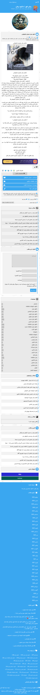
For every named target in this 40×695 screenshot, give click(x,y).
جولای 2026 (35, 497)
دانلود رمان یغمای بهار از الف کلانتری (29, 240)
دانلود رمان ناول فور (32, 669)
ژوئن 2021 (35, 556)
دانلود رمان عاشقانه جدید (33, 194)
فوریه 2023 (35, 525)
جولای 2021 (35, 552)
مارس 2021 (35, 566)
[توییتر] (5, 170)
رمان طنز (35, 355)
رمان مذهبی (34, 363)
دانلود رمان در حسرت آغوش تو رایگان (29, 213)
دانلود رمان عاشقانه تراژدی (8, 193)
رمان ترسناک (34, 347)
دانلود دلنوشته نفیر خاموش (31, 391)
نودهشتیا (20, 478)
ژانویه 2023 (35, 528)
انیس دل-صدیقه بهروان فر (31, 411)
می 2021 (35, 559)
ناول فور (35, 661)
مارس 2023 (35, 521)
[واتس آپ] (14, 170)
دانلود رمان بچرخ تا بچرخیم (31, 397)
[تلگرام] (11, 170)
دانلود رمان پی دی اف (20, 669)
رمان (23, 76)
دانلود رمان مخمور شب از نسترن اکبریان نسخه (26, 220)
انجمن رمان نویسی (33, 663)
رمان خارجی (34, 352)
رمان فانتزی (34, 360)
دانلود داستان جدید (11, 666)
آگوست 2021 (34, 549)
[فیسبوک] (3, 170)
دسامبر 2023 (34, 514)
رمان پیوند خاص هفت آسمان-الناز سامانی (27, 387)
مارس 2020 (35, 600)
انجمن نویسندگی (24, 672)
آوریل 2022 (35, 538)
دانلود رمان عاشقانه (14, 38)
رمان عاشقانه (28, 40)
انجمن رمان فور (28, 193)
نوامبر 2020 (35, 580)
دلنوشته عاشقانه (33, 334)
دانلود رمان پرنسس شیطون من (30, 216)
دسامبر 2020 (34, 576)
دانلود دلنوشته (22, 666)
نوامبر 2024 (35, 511)
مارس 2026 (35, 501)
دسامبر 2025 (34, 504)
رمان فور (36, 196)
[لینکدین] (8, 170)
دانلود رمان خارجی (33, 322)
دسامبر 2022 (34, 532)
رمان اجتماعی (34, 337)
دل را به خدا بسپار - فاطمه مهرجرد (29, 380)
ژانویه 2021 (35, 573)
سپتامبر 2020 (34, 587)
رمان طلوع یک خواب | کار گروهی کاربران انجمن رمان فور (20, 155)
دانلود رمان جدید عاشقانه (13, 675)
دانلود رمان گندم (20, 154)
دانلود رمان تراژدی (28, 38)
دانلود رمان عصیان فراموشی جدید (10, 194)
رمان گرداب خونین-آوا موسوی (31, 401)
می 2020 (35, 593)
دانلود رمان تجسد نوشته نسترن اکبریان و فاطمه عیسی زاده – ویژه (21, 223)
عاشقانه (28, 661)
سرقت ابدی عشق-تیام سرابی (31, 384)
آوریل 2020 (35, 597)
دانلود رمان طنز (9, 669)
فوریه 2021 (35, 569)
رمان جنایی (34, 350)
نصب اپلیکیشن (8, 161)
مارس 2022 (35, 542)
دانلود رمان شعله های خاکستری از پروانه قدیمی (26, 244)
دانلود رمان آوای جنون (20, 152)
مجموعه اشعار (33, 370)
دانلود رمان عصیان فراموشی (28, 34)
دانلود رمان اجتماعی (32, 311)
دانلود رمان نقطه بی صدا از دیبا (30, 237)
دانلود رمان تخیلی (33, 314)
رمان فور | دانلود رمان (16, 688)
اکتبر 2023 (35, 518)
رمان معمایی (34, 365)
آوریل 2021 (35, 562)
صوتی (36, 368)
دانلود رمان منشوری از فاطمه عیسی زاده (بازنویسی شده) (24, 226)
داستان (35, 304)
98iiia (19, 474)
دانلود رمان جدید (21, 38)
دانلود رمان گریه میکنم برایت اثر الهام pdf (27, 230)
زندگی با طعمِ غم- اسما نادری (31, 408)
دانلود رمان (34, 38)
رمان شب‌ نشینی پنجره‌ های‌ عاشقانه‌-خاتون (27, 394)
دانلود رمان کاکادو (33, 404)
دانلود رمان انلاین (33, 675)
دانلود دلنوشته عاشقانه (31, 306)
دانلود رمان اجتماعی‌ (32, 666)
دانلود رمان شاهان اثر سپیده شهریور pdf (28, 233)
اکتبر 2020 (35, 583)
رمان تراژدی (34, 40)
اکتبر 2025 (35, 507)
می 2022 (35, 535)
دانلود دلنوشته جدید (15, 663)
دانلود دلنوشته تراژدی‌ (12, 672)
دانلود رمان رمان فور (19, 661)
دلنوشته (35, 332)
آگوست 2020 (34, 590)
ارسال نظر (24, 199)
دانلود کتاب (34, 329)
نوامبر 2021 (35, 545)
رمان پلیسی (34, 340)
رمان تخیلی (34, 342)
